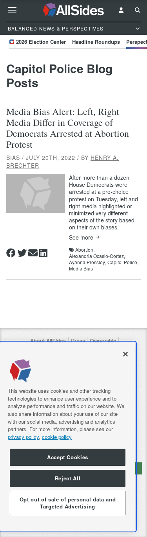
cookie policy (57, 436)
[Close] (125, 354)
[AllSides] (73, 10)
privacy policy (23, 436)
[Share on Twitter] (22, 253)
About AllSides (48, 341)
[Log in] (121, 10)
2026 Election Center (41, 41)
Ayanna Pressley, (87, 262)
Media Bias (81, 268)
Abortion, (84, 250)
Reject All (68, 478)
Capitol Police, (122, 262)
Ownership (103, 341)
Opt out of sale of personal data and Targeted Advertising (68, 503)
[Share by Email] (33, 253)
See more (81, 237)
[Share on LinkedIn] (43, 253)
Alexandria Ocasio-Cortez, (97, 256)
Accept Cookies (67, 457)
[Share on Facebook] (11, 253)
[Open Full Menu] (12, 10)
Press (78, 341)
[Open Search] (137, 10)
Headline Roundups (96, 41)
